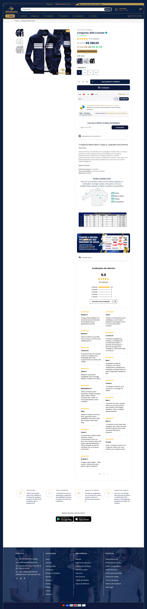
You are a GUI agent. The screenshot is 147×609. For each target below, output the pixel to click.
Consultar (120, 127)
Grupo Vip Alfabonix (82, 584)
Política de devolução (113, 566)
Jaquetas (49, 594)
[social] (17, 579)
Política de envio (111, 570)
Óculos (48, 584)
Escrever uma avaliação (101, 301)
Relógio (48, 587)
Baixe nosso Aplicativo (83, 563)
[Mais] (87, 81)
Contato (94, 16)
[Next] (68, 52)
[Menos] (78, 81)
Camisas (49, 563)
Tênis (47, 559)
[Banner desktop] (73, 4)
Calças (48, 591)
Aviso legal (109, 587)
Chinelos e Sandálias (53, 573)
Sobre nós (79, 573)
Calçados (49, 16)
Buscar (107, 9)
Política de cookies (112, 577)
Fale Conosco (80, 577)
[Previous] (27, 52)
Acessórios (79, 16)
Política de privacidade (114, 573)
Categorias (34, 16)
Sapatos (48, 577)
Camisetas (49, 570)
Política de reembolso (113, 563)
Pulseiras (49, 580)
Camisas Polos (51, 566)
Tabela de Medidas (82, 580)
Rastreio (78, 559)
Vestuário (64, 16)
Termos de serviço (112, 580)
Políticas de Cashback (83, 566)
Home (17, 21)
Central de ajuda (81, 570)
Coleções (23, 16)
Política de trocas (112, 559)
